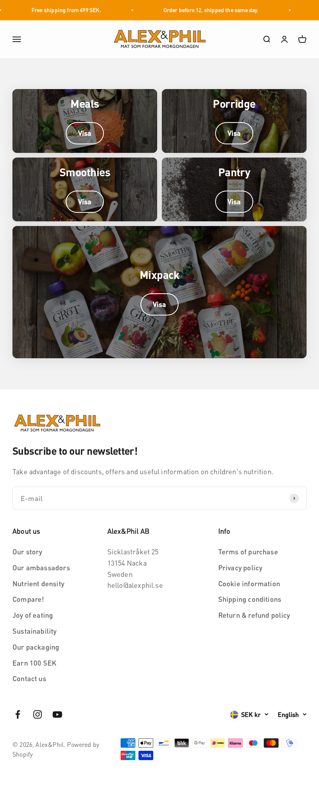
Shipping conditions (249, 598)
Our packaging (35, 646)
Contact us (29, 678)
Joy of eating (32, 614)
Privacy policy (240, 567)
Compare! (28, 598)
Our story (27, 551)
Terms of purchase (248, 551)
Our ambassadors (41, 567)
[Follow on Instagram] (37, 714)
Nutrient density (38, 583)
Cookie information (249, 583)
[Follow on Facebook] (17, 714)
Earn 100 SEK (34, 662)
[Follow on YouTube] (57, 714)
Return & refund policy (254, 614)
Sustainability (34, 630)
